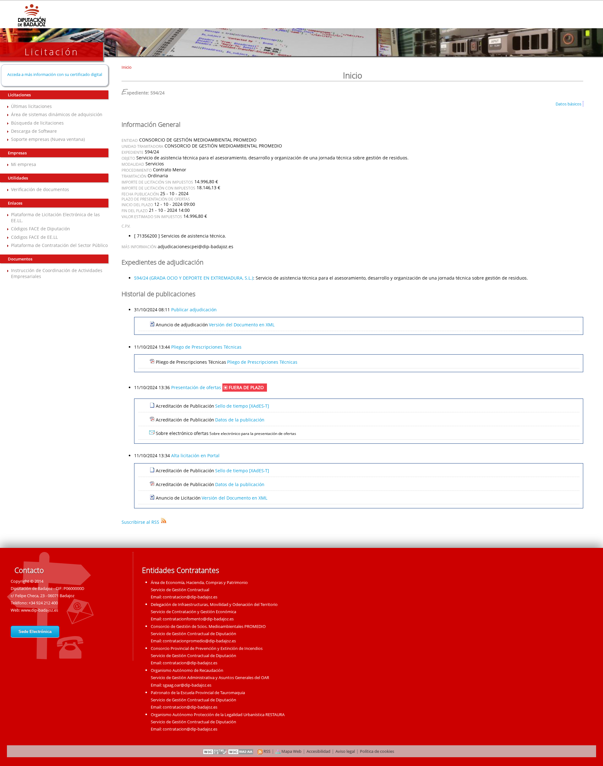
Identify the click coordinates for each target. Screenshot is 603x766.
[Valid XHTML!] (215, 751)
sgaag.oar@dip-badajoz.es (187, 685)
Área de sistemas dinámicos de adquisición (56, 114)
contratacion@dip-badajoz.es (190, 597)
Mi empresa (23, 164)
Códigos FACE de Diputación (40, 229)
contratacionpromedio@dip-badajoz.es (199, 641)
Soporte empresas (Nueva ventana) (48, 139)
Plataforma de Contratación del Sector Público (59, 245)
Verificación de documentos (40, 189)
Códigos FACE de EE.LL (34, 237)
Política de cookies (377, 751)
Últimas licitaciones (31, 106)
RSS (266, 751)
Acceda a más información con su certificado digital (54, 74)
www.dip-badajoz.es (39, 610)
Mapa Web (291, 751)
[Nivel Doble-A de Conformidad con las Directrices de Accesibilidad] (241, 751)
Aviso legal (345, 751)
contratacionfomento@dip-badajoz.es (198, 619)
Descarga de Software (34, 131)
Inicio (127, 67)
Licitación (51, 52)
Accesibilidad (318, 751)
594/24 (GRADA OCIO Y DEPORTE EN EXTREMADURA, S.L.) (193, 278)
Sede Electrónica (35, 631)
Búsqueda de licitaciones (37, 123)
